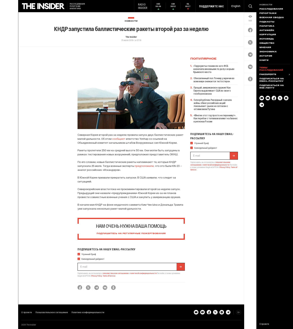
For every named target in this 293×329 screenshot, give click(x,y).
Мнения (265, 48)
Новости (131, 21)
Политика (266, 26)
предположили (144, 165)
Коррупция (267, 35)
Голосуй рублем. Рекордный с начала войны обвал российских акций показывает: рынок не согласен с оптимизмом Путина (213, 104)
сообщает (118, 138)
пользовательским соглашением (115, 273)
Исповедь (266, 39)
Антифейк (266, 30)
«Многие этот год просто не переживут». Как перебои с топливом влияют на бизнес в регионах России (215, 118)
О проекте (26, 312)
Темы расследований (271, 69)
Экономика (268, 52)
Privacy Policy (96, 276)
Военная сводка (271, 18)
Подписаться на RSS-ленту (271, 87)
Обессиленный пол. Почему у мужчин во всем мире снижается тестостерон (214, 80)
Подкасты (267, 22)
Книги (264, 60)
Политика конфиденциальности (88, 312)
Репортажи (267, 13)
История (265, 56)
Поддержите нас (211, 6)
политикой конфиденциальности (143, 273)
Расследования (271, 9)
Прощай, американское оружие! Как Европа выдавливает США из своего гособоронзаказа (212, 90)
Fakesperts (267, 75)
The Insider (131, 36)
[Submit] (180, 266)
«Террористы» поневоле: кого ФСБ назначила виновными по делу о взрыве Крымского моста (214, 68)
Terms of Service (109, 276)
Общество (266, 43)
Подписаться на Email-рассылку (271, 80)
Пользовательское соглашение (52, 312)
